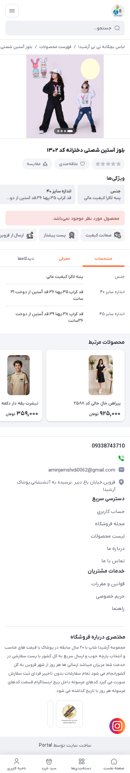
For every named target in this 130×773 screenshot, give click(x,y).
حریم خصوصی (110, 596)
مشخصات (103, 258)
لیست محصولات (108, 536)
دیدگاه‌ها (26, 258)
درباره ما (116, 548)
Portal (45, 745)
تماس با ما (113, 561)
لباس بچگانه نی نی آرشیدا (101, 47)
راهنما (118, 608)
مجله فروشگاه (110, 524)
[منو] (12, 10)
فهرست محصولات (55, 47)
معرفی (64, 258)
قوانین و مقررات (108, 584)
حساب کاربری (111, 511)
